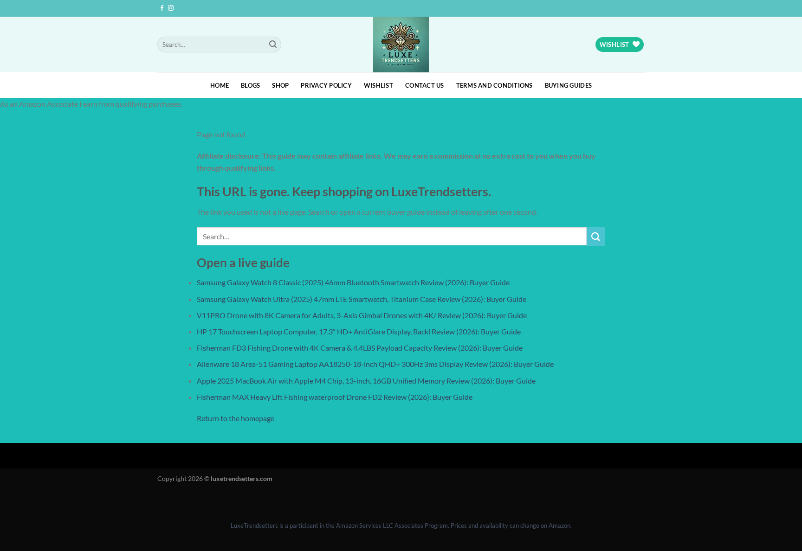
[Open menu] (9, 500)
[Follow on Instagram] (171, 8)
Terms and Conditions (494, 85)
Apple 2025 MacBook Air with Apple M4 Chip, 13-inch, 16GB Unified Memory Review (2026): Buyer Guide (366, 380)
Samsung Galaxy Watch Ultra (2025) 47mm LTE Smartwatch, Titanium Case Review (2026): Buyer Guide (361, 299)
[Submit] (273, 44)
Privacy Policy (326, 85)
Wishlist (378, 85)
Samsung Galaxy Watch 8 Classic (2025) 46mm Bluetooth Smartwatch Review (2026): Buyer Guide (353, 282)
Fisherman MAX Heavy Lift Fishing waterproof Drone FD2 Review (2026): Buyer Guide (334, 396)
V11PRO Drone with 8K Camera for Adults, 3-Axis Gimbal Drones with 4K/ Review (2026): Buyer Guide (362, 315)
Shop (280, 85)
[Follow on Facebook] (162, 8)
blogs (250, 85)
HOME (219, 85)
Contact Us (424, 85)
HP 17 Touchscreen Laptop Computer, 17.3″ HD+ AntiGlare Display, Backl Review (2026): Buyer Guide (359, 331)
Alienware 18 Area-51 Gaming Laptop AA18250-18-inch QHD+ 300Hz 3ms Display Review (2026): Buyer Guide (375, 363)
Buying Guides (568, 85)
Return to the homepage (235, 418)
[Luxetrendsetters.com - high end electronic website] (401, 44)
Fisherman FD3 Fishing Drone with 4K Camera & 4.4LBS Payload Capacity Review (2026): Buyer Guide (360, 347)
